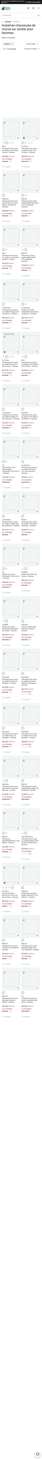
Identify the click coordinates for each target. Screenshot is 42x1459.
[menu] (38, 8)
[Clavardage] (37, 1454)
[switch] (4, 49)
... (2, 21)
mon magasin (12, 49)
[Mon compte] (33, 8)
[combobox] (21, 15)
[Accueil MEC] (6, 8)
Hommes (8, 21)
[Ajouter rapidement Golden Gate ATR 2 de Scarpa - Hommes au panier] (37, 564)
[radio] (3, 143)
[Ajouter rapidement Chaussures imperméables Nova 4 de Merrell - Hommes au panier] (18, 828)
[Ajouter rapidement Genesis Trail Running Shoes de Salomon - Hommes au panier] (37, 616)
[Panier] (28, 8)
